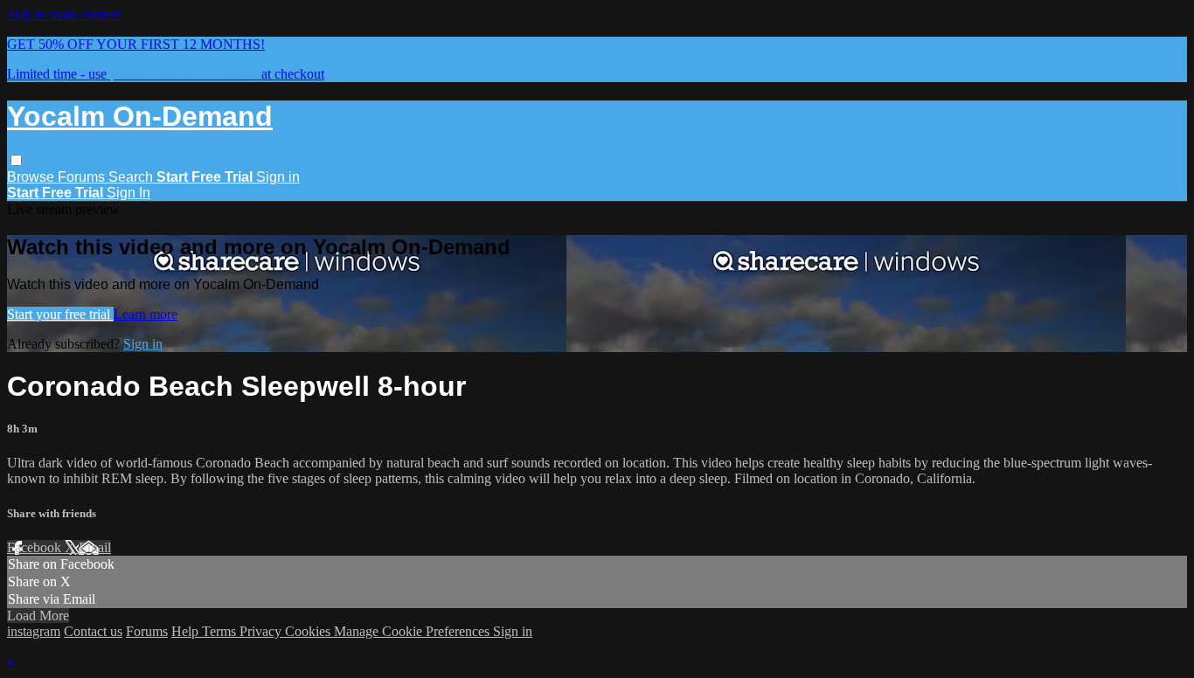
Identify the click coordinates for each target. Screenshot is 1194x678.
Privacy (262, 631)
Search (132, 177)
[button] (16, 160)
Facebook (36, 547)
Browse (32, 177)
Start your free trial (60, 314)
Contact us (93, 631)
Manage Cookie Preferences (413, 631)
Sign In (128, 192)
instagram (33, 631)
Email (95, 547)
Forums (83, 177)
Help (186, 631)
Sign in (278, 177)
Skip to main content (64, 14)
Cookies (309, 631)
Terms (220, 631)
